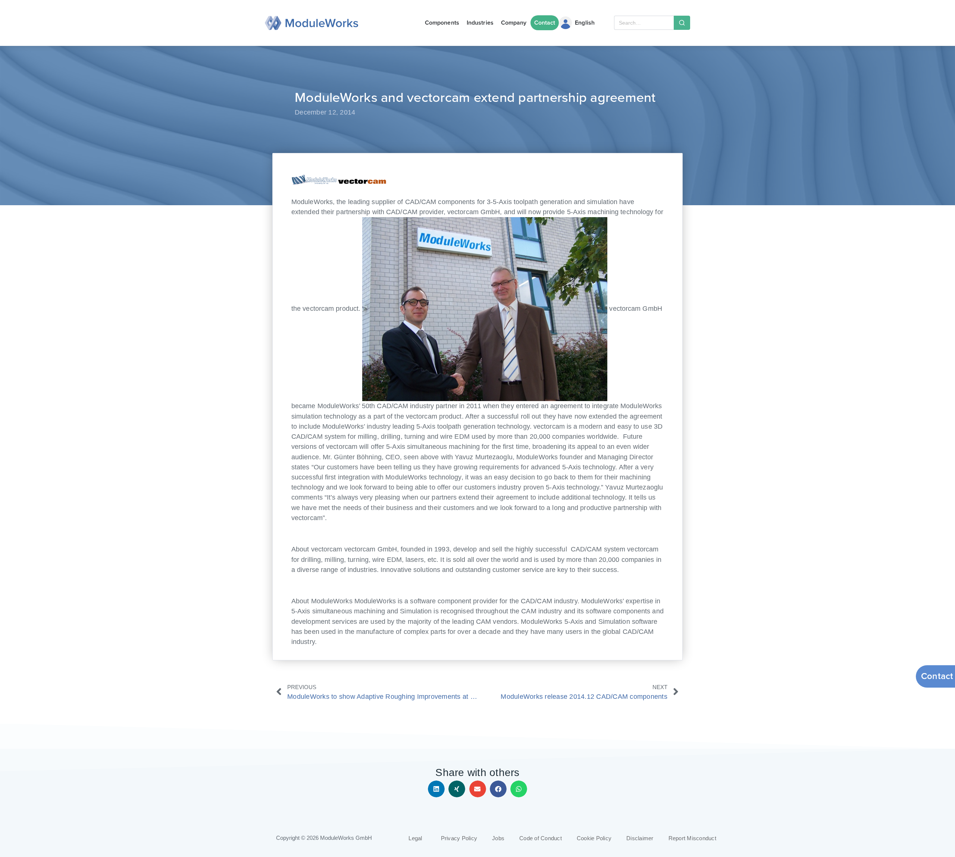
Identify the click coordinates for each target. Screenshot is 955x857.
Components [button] (442, 22)
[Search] (682, 23)
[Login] (565, 22)
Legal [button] (415, 838)
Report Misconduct (692, 838)
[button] (436, 789)
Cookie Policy (594, 838)
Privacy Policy (459, 838)
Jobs (498, 838)
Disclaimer (640, 838)
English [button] (585, 22)
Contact (544, 22)
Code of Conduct (540, 838)
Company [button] (514, 22)
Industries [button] (480, 22)
